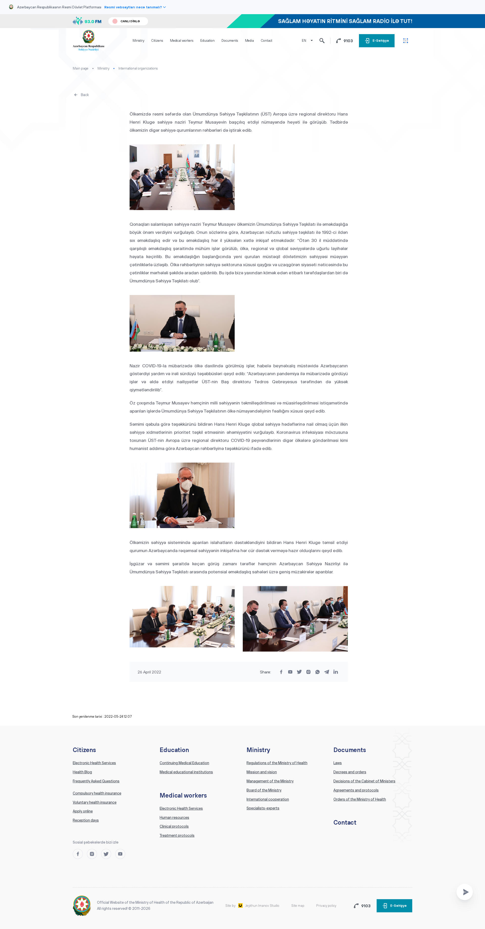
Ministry (138, 40)
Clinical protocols (174, 826)
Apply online (83, 811)
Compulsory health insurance (97, 793)
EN (304, 40)
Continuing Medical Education (184, 763)
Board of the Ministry (264, 790)
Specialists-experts (263, 808)
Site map (297, 906)
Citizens (157, 40)
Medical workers (181, 40)
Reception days (86, 820)
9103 (348, 40)
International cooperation (268, 799)
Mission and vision (262, 772)
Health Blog (82, 772)
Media (249, 40)
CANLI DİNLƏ (130, 21)
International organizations (138, 68)
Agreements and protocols (356, 790)
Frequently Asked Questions (96, 781)
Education (207, 40)
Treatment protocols (177, 835)
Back (85, 95)
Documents (230, 40)
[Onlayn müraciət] (464, 892)
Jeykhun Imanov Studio (262, 906)
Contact (266, 40)
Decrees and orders (349, 772)
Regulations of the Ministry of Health (277, 763)
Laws (337, 763)
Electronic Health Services (94, 763)
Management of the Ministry (270, 781)
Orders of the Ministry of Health (359, 799)
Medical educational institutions (186, 772)
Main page (80, 68)
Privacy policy (326, 906)
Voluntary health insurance (94, 802)
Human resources (174, 817)
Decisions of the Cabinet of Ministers (364, 781)
